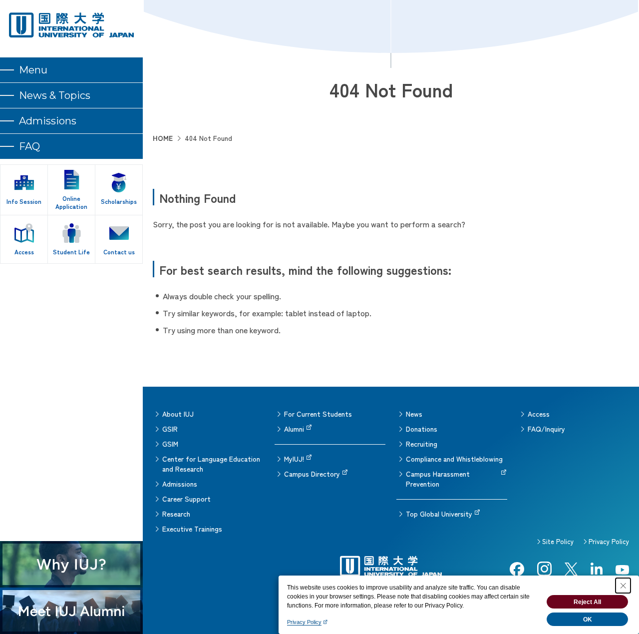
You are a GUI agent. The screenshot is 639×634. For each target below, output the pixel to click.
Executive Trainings (192, 529)
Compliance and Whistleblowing (454, 459)
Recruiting (421, 444)
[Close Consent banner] (623, 585)
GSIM (170, 444)
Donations (421, 429)
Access (539, 414)
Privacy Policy (609, 541)
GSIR (170, 429)
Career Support (186, 499)
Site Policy (558, 541)
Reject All (587, 602)
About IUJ (178, 414)
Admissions (179, 484)
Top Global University (439, 514)
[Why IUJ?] (71, 564)
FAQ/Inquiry (546, 429)
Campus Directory (312, 474)
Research (176, 514)
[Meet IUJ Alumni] (71, 611)
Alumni (294, 429)
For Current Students (318, 414)
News (414, 414)
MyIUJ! (294, 459)
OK (587, 619)
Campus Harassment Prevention (438, 479)
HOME (163, 138)
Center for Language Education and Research (211, 464)
